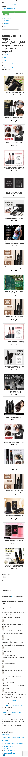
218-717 (6, 712)
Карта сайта (5, 740)
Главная (6, 17)
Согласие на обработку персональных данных (13, 735)
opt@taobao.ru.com (16, 712)
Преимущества (7, 18)
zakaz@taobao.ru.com (16, 705)
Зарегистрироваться (10, 8)
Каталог (6, 14)
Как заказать (7, 20)
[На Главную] (8, 10)
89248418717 (8, 714)
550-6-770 (6, 705)
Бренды (22, 743)
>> (4, 586)
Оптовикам (6, 23)
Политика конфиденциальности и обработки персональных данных (13, 738)
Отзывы (5, 25)
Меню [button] (3, 6)
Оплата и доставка (8, 21)
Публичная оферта (6, 734)
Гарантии (4, 742)
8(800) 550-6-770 (14, 4)
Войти (3, 8)
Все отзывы (14, 700)
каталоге (13, 596)
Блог (5, 26)
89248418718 (8, 707)
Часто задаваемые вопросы (9, 743)
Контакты (6, 28)
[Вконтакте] (4, 755)
